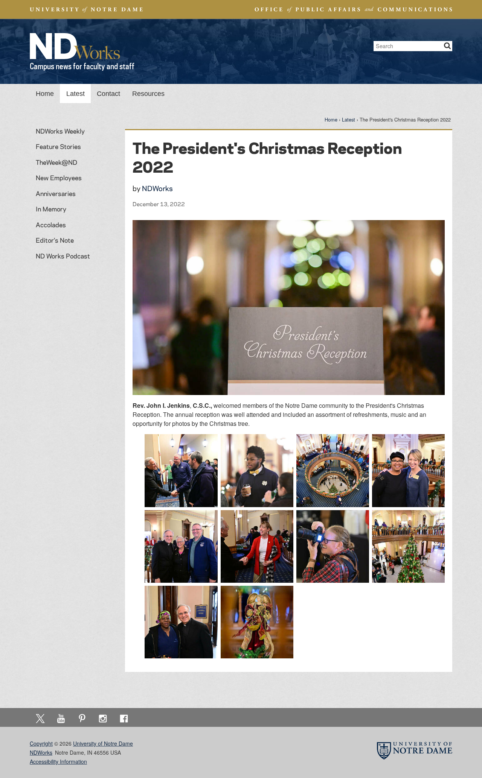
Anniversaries (56, 193)
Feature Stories (58, 146)
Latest (75, 93)
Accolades (51, 224)
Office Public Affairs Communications (353, 9)
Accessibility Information (58, 761)
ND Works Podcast (63, 256)
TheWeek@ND (56, 162)
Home (45, 93)
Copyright (41, 743)
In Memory (51, 209)
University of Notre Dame (103, 743)
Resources (148, 93)
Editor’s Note (55, 240)
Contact (108, 93)
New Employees (59, 177)
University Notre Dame (86, 9)
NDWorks (157, 188)
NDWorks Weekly (60, 131)
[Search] (447, 46)
